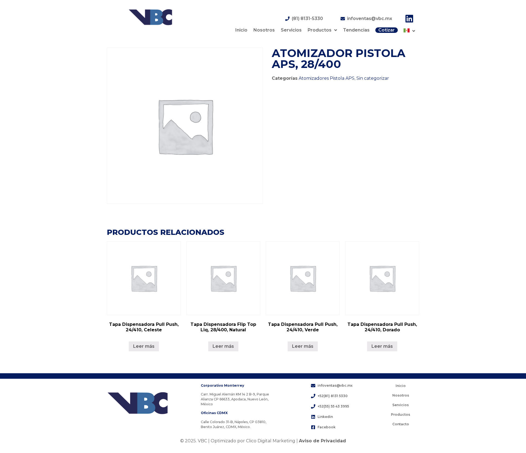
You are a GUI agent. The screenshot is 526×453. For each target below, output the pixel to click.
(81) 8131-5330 (307, 18)
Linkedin (325, 417)
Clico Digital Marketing (270, 440)
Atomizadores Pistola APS (327, 78)
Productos (319, 30)
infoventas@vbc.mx (369, 18)
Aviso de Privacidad (322, 440)
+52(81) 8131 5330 (333, 396)
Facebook (327, 427)
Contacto (400, 424)
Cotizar (386, 30)
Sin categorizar (372, 78)
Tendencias (356, 30)
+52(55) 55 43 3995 (333, 406)
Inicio (241, 30)
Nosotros (264, 30)
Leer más (144, 346)
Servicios (291, 30)
